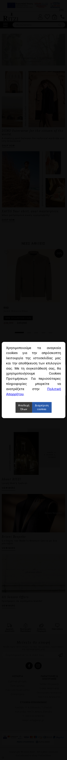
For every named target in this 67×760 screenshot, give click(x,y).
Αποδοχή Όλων (23, 407)
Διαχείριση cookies (42, 407)
